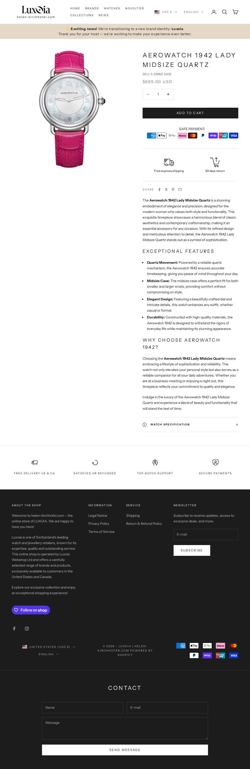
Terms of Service (101, 531)
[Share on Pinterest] (173, 189)
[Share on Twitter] (166, 189)
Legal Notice (97, 515)
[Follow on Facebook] (14, 628)
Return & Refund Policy (144, 523)
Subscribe (192, 550)
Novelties (134, 8)
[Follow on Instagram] (26, 628)
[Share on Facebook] (159, 189)
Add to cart (190, 113)
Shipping (133, 515)
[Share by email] (180, 189)
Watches (112, 8)
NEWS (104, 15)
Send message (125, 750)
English (191, 12)
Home (75, 8)
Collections (82, 15)
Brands (92, 8)
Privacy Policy (98, 523)
